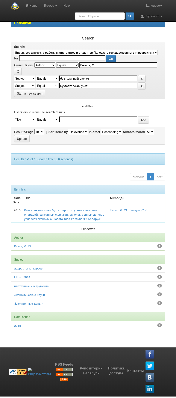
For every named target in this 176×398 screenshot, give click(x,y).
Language (153, 5)
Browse (49, 5)
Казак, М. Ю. (119, 210)
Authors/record (134, 132)
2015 (17, 325)
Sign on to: (152, 16)
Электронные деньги (28, 303)
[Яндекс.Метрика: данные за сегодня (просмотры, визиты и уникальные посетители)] (39, 372)
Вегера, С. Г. (138, 210)
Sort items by (58, 132)
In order (94, 132)
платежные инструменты (31, 286)
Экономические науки (29, 294)
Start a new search (29, 93)
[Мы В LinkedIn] (150, 389)
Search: (19, 46)
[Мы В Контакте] (150, 377)
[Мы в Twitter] (150, 366)
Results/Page (23, 132)
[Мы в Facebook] (150, 354)
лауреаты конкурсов (28, 268)
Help (67, 5)
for (16, 58)
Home (33, 5)
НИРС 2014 (22, 277)
